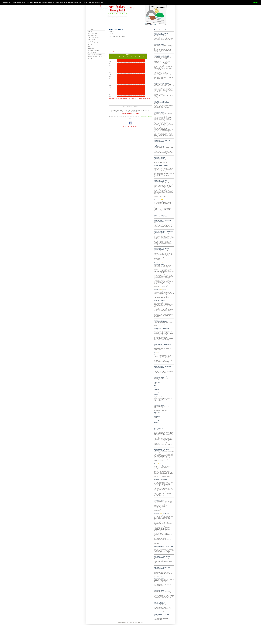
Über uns (90, 31)
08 (127, 56)
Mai (127, 54)
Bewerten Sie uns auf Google (95, 56)
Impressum (91, 48)
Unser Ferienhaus (92, 33)
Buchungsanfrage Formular (95, 43)
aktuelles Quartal (119, 42)
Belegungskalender (93, 41)
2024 (129, 54)
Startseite (90, 29)
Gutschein (90, 46)
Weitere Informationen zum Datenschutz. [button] (93, 2)
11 (139, 56)
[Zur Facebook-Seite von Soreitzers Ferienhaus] (130, 124)
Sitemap (90, 58)
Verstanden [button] (255, 2)
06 (119, 56)
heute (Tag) (143, 42)
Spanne (148, 42)
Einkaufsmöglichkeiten (93, 37)
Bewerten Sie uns (92, 52)
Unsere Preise (91, 39)
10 (135, 56)
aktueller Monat (126, 42)
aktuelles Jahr (112, 42)
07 (123, 56)
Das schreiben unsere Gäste (95, 54)
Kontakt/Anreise (92, 45)
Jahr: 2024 (112, 51)
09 (131, 56)
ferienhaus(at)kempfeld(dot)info (130, 113)
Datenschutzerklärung (93, 50)
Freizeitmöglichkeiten (93, 35)
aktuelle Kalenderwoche (135, 42)
